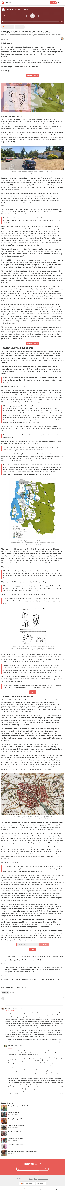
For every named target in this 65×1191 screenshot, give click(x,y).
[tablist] (8, 992)
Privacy (31, 1179)
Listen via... (19, 27)
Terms (35, 1179)
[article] (32, 1108)
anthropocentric (42, 351)
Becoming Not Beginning (15, 1138)
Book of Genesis (49, 371)
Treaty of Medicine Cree (31, 236)
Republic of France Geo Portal (46, 818)
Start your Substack (28, 1183)
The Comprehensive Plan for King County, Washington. (21, 956)
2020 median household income (37, 314)
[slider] (30, 21)
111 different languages (12, 321)
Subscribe (53, 2)
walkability (39, 334)
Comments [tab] (5, 992)
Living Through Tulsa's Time (16, 1125)
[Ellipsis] (62, 1008)
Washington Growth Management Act (20, 296)
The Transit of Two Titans (16, 1132)
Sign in (60, 3)
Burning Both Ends (13, 1112)
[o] (4, 1108)
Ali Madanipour (27, 827)
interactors (7, 60)
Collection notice (43, 1179)
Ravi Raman (8, 1008)
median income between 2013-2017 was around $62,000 (21, 311)
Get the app (40, 1183)
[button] (4, 16)
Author (10, 1047)
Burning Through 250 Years (16, 1119)
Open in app (9, 27)
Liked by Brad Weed (11, 1010)
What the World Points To (16, 1145)
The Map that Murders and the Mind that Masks (22, 1151)
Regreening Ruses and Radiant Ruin (19, 1106)
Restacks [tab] (12, 992)
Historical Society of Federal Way (14, 960)
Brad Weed (4, 38)
